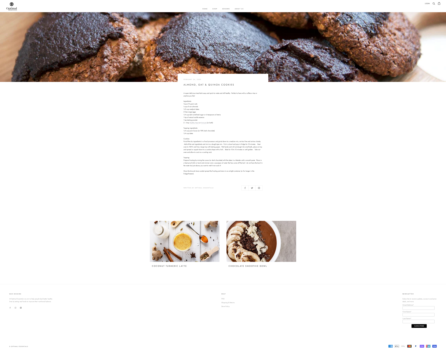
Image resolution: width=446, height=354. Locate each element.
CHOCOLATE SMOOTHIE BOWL (248, 266)
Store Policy (225, 306)
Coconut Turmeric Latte (169, 266)
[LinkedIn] (21, 307)
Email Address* (408, 305)
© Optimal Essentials (18, 346)
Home (205, 9)
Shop (214, 9)
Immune (204, 123)
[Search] (434, 3)
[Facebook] (10, 307)
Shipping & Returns (228, 302)
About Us (239, 9)
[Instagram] (15, 307)
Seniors (226, 9)
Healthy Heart (194, 123)
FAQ (222, 299)
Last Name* (407, 318)
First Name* (407, 312)
